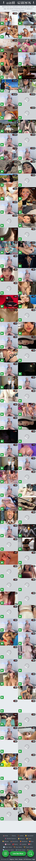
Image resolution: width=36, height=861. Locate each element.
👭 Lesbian (23, 844)
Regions (12, 859)
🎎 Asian (5, 835)
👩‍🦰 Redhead (23, 841)
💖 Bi (29, 844)
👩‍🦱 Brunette (14, 841)
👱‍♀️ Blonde (5, 841)
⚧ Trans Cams (28, 847)
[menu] (5, 853)
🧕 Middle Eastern (10, 838)
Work (16, 859)
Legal (33, 859)
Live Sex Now (18, 854)
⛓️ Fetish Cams (20, 850)
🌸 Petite (7, 844)
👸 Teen (28, 838)
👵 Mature (21, 838)
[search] (30, 853)
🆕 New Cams (7, 847)
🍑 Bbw (31, 841)
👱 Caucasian (29, 835)
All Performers (27, 859)
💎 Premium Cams (8, 850)
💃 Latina (20, 835)
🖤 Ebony (13, 835)
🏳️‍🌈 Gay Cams (18, 847)
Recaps (21, 859)
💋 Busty (15, 844)
